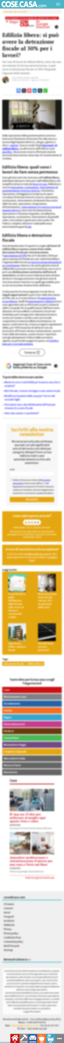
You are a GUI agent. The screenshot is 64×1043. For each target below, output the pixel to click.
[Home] (23, 4)
